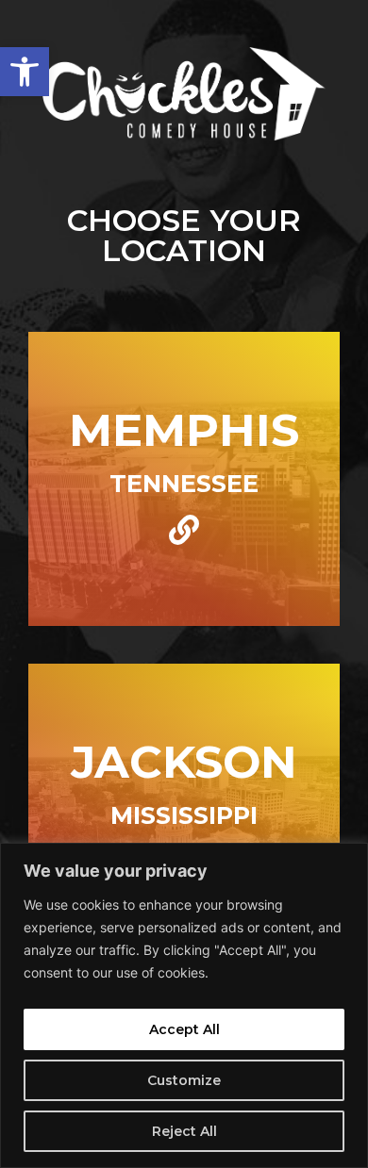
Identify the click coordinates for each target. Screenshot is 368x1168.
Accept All (184, 1029)
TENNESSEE (184, 483)
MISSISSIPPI (184, 815)
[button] (24, 71)
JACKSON (184, 761)
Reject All (184, 1131)
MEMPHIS (184, 430)
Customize (184, 1080)
